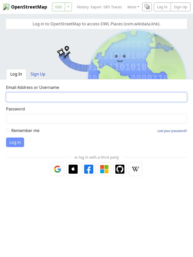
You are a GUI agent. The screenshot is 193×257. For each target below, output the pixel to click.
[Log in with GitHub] (120, 169)
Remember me (25, 130)
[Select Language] (147, 7)
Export (96, 7)
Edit (58, 7)
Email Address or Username (32, 87)
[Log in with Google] (57, 169)
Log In (162, 7)
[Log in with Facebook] (88, 169)
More (131, 7)
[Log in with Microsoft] (104, 169)
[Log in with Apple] (73, 169)
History (83, 7)
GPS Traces (113, 7)
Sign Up (180, 7)
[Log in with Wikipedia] (135, 169)
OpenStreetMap (29, 7)
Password (15, 109)
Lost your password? (172, 131)
